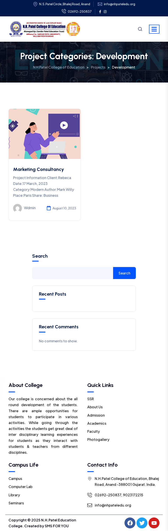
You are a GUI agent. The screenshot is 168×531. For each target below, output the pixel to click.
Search (40, 256)
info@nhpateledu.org (119, 4)
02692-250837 (80, 11)
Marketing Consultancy (38, 169)
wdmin (30, 207)
